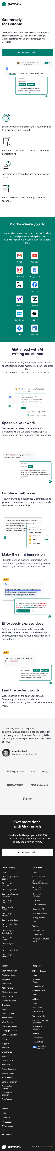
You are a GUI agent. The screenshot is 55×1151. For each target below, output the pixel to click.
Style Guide (6, 1039)
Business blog (37, 935)
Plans (34, 872)
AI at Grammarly (39, 905)
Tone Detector (7, 1018)
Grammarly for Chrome (8, 901)
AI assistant (37, 900)
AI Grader (6, 1065)
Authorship (6, 1056)
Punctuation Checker (7, 1087)
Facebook (8, 1122)
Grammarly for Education (38, 895)
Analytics (5, 1048)
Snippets (5, 1043)
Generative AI (38, 909)
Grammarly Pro (38, 877)
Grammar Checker (9, 971)
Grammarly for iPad (10, 950)
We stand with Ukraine (37, 981)
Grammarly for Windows (8, 884)
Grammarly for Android (8, 955)
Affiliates (35, 999)
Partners (35, 1003)
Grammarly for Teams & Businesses (40, 882)
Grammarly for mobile (8, 938)
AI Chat (5, 1009)
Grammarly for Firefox (8, 914)
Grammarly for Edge (10, 920)
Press (34, 995)
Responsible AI (38, 986)
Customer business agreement (40, 1021)
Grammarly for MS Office (9, 925)
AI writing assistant (39, 913)
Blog (34, 922)
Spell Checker (7, 1078)
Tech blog (36, 926)
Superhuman (41, 971)
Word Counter (7, 1022)
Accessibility (37, 1038)
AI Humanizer (7, 988)
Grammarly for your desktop (10, 878)
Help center (6, 1113)
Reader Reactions (9, 1069)
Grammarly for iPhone (8, 945)
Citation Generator (9, 992)
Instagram (8, 1126)
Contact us (6, 1117)
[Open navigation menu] (50, 4)
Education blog (38, 930)
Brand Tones (7, 1052)
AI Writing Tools (8, 1014)
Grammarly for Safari (8, 908)
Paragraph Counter (9, 1031)
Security (35, 1033)
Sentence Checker (9, 1082)
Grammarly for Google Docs (8, 932)
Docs (4, 872)
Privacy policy (37, 1012)
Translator (6, 1005)
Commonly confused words (40, 940)
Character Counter (9, 1026)
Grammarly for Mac (9, 890)
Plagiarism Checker (9, 975)
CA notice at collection (37, 1028)
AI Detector (7, 984)
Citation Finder (8, 1060)
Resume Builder (8, 1073)
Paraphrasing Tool (9, 1001)
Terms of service (39, 1016)
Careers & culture (39, 990)
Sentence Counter (9, 1035)
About (34, 975)
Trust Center (37, 1008)
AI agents (6, 979)
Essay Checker (8, 996)
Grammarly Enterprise (36, 888)
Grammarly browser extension (10, 895)
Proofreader (7, 1099)
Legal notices (37, 1042)
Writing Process (38, 918)
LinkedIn (8, 1135)
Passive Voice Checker (7, 1094)
